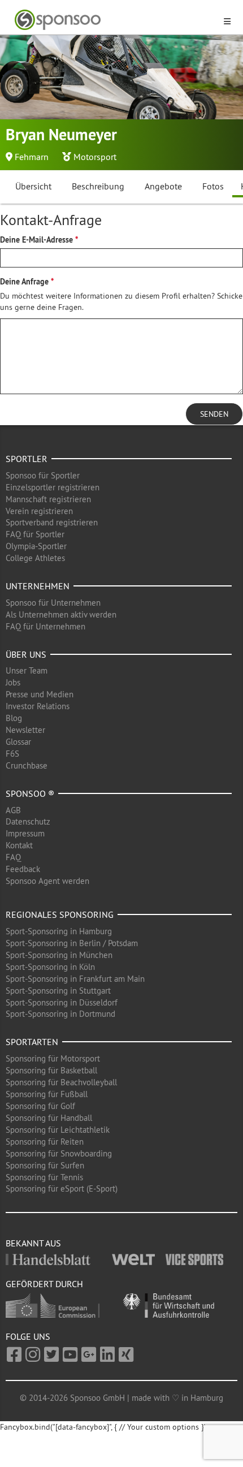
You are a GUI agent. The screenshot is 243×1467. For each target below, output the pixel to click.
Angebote (163, 186)
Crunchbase (26, 765)
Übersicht (33, 186)
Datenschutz (28, 821)
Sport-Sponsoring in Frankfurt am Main (75, 978)
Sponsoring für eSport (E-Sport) (62, 1188)
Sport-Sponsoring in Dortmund (60, 1013)
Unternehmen (38, 586)
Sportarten (32, 1041)
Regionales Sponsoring (60, 914)
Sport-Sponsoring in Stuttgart (58, 990)
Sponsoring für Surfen (45, 1165)
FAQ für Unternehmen (45, 626)
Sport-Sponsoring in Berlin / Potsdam (72, 943)
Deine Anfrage (24, 282)
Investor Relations (38, 706)
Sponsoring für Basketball (51, 1070)
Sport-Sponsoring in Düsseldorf (62, 1002)
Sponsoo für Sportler (43, 475)
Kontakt (19, 845)
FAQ (13, 857)
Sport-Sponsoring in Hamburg (59, 931)
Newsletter (25, 729)
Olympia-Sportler (36, 546)
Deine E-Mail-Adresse (36, 240)
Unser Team (26, 670)
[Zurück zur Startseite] (114, 20)
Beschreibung (98, 186)
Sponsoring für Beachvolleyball (61, 1082)
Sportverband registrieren (52, 522)
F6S (12, 753)
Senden (214, 414)
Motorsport (94, 156)
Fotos (213, 186)
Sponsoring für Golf (40, 1106)
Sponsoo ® (30, 793)
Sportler (26, 458)
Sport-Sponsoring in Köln (50, 966)
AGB (13, 810)
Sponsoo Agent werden (47, 880)
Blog (14, 718)
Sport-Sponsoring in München (59, 955)
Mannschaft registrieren (48, 499)
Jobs (13, 682)
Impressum (25, 833)
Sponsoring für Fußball (47, 1094)
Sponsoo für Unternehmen (53, 602)
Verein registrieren (39, 511)
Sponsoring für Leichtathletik (58, 1129)
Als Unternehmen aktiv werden (61, 614)
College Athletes (35, 558)
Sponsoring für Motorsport (53, 1058)
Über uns (26, 654)
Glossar (18, 741)
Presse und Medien (39, 694)
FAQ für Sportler (35, 534)
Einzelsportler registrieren (52, 487)
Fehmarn (32, 156)
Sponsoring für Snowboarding (59, 1153)
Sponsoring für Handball (49, 1117)
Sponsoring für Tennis (44, 1177)
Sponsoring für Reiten (45, 1141)
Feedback (23, 869)
